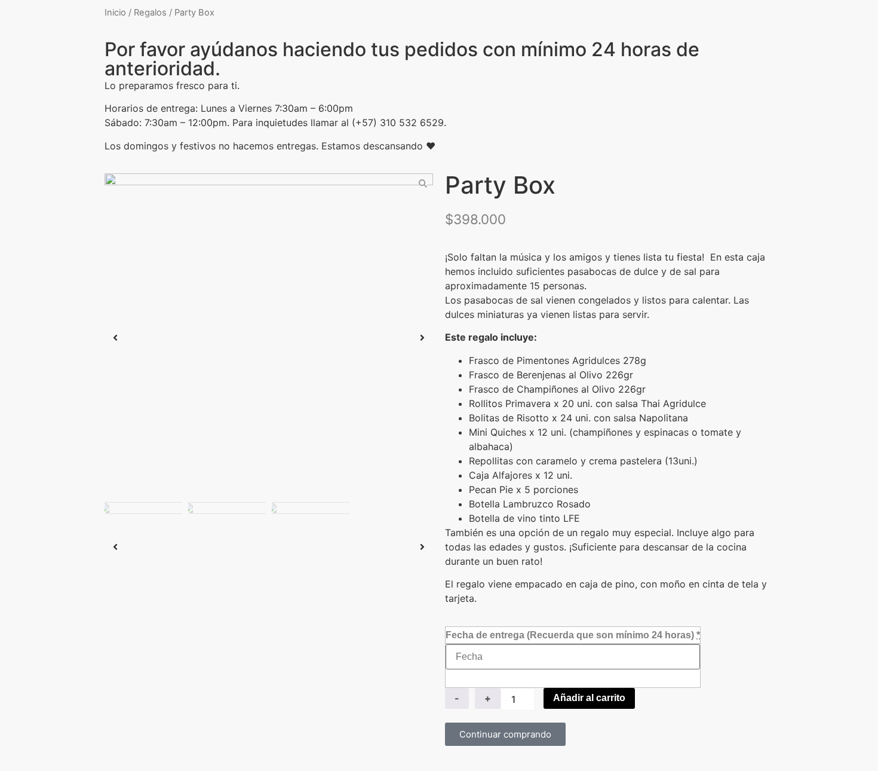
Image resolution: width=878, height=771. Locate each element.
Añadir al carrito (589, 698)
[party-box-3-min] (269, 337)
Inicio (115, 12)
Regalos (150, 12)
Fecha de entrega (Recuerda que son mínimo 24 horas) (573, 635)
